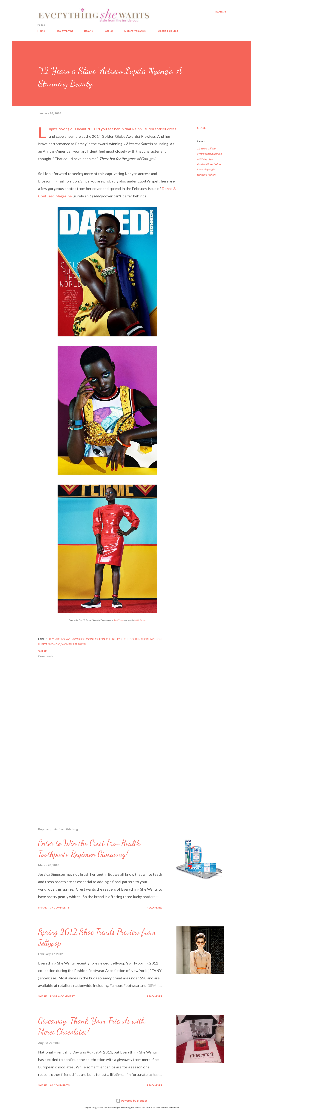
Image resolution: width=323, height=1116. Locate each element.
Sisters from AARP (135, 30)
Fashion (108, 30)
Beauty (88, 30)
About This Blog (168, 30)
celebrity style (205, 158)
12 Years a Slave (206, 148)
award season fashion (209, 153)
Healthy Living (64, 30)
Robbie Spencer (140, 620)
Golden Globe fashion (209, 164)
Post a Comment (62, 996)
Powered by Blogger (134, 1100)
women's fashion (206, 174)
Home (41, 30)
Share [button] (201, 127)
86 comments (60, 1085)
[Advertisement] (101, 781)
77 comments (60, 907)
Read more (154, 907)
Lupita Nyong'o (205, 169)
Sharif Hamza (119, 620)
